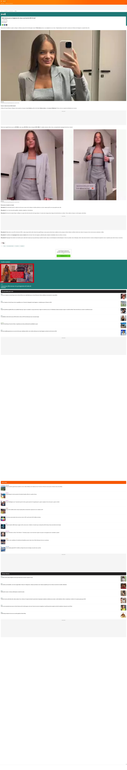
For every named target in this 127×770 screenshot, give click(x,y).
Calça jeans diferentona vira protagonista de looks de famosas (16, 286)
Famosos (7, 500)
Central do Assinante (9, 3)
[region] (63, 767)
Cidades (7, 508)
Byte (6, 523)
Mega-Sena (7, 546)
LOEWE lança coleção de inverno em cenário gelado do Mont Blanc (13, 613)
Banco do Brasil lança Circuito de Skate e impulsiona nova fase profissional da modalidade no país (19, 323)
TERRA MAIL (2, 3)
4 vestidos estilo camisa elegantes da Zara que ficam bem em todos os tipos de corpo (17, 577)
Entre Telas (7, 531)
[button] (1, 1)
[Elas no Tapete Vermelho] (3, 243)
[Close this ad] (126, 764)
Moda (2, 284)
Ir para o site (5, 1)
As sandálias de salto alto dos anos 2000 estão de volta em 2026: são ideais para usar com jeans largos (20, 316)
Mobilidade (7, 485)
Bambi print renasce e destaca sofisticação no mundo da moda (12, 591)
